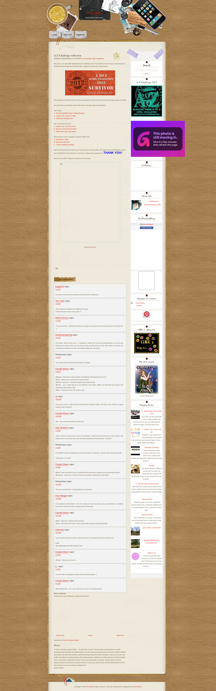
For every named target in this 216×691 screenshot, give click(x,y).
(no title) (151, 466)
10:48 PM (58, 416)
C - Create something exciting (64, 145)
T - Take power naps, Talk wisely (65, 131)
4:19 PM (58, 321)
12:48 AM (58, 498)
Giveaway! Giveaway (151, 447)
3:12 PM (58, 289)
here (94, 247)
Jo (56, 396)
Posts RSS (68, 35)
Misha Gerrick (61, 318)
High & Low (152, 553)
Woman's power (147, 515)
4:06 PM (58, 304)
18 (117, 56)
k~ (56, 566)
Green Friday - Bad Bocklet (151, 528)
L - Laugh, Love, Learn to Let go (65, 116)
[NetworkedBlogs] (146, 224)
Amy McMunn (62, 427)
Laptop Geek (117, 687)
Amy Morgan (61, 495)
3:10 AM (58, 569)
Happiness (100, 58)
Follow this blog (146, 227)
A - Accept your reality (61, 139)
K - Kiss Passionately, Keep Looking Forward (69, 113)
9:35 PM (58, 357)
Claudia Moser (62, 369)
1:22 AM (58, 430)
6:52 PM (58, 583)
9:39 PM (58, 372)
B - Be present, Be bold (62, 142)
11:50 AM (58, 532)
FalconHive (138, 687)
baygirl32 (59, 286)
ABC (94, 58)
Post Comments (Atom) (71, 640)
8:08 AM (58, 467)
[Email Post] (56, 268)
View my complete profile (152, 205)
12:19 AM (58, 484)
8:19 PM (58, 555)
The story (94, 13)
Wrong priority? (147, 499)
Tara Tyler (59, 301)
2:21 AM (58, 447)
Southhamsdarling (63, 335)
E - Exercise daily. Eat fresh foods (147, 484)
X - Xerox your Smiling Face (63, 118)
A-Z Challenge (87, 58)
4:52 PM (58, 338)
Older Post (120, 635)
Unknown (59, 529)
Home (55, 35)
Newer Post (60, 635)
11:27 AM (58, 515)
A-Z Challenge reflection (67, 55)
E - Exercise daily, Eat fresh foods (65, 129)
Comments (80, 35)
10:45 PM (58, 399)
